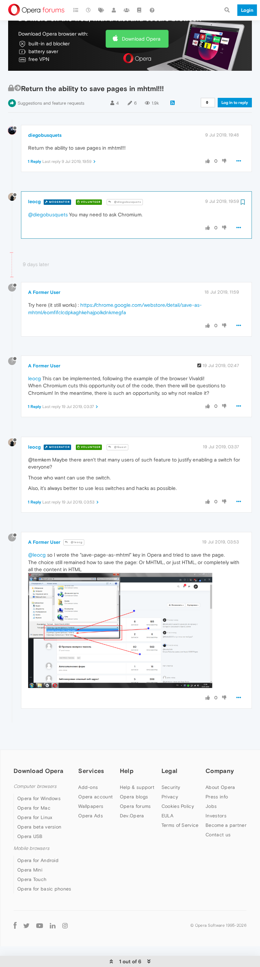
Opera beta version (39, 827)
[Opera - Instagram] (65, 925)
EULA (167, 815)
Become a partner (225, 825)
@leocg (76, 542)
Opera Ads (90, 815)
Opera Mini (29, 870)
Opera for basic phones (44, 888)
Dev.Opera (132, 815)
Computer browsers (35, 786)
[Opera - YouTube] (39, 925)
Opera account (95, 796)
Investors (215, 815)
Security (170, 787)
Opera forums (135, 806)
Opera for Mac (33, 808)
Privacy (169, 796)
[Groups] (126, 10)
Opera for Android (38, 860)
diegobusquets (45, 135)
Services (91, 770)
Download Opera (141, 39)
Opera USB (30, 836)
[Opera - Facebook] (15, 925)
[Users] (114, 10)
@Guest (120, 447)
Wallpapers (90, 806)
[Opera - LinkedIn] (52, 925)
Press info (216, 796)
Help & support (137, 787)
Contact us (218, 834)
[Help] (152, 10)
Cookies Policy (177, 806)
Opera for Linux (34, 817)
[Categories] (75, 10)
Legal (169, 770)
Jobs (211, 806)
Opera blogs (134, 796)
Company (219, 770)
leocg (34, 201)
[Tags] (101, 10)
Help (126, 770)
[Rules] (139, 10)
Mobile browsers (31, 848)
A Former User (44, 292)
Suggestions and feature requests (51, 103)
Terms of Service (180, 825)
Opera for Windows (39, 798)
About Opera (220, 787)
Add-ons (88, 787)
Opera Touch (31, 879)
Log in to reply (234, 102)
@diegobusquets (127, 201)
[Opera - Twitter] (26, 925)
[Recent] (88, 10)
